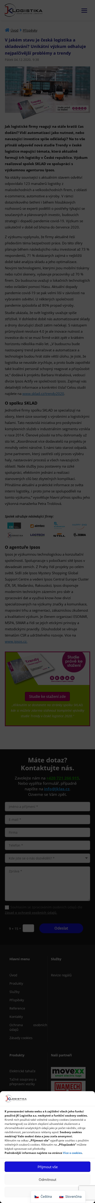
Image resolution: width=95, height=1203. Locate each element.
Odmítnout (47, 1179)
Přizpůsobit (47, 1192)
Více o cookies (72, 1153)
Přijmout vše (48, 1166)
